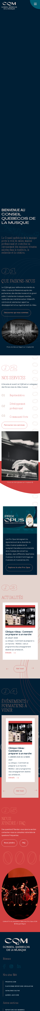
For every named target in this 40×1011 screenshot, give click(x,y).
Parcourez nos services (14, 425)
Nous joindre (9, 843)
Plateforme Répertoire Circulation (19, 986)
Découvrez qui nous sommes (16, 313)
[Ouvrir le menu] (35, 4)
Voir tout (20, 669)
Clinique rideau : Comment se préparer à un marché (19, 633)
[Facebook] (4, 966)
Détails (8, 653)
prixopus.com (10, 982)
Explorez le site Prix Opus (19, 567)
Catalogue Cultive (12, 990)
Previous (7, 669)
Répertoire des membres (15, 1010)
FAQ (23, 843)
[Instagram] (11, 966)
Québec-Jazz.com (12, 995)
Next (33, 668)
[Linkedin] (19, 966)
